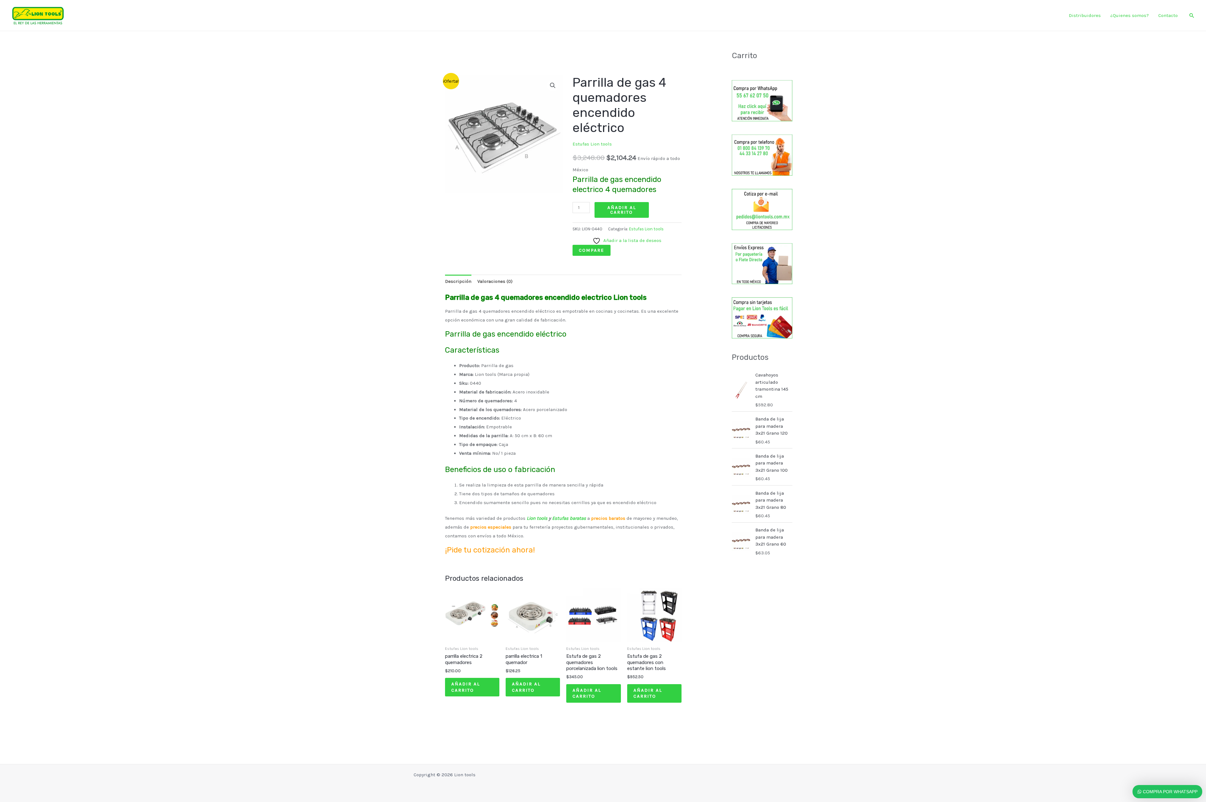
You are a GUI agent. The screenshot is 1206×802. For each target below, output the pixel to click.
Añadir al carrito (621, 210)
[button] (1192, 15)
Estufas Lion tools (592, 144)
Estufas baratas (569, 518)
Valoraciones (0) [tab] (495, 281)
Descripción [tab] (458, 281)
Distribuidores (1085, 15)
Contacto (1168, 15)
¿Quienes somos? (1129, 15)
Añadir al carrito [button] (465, 687)
